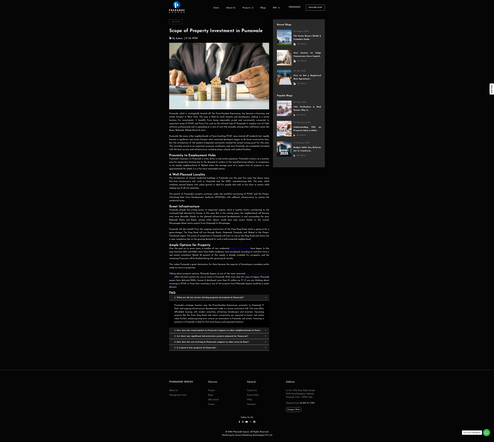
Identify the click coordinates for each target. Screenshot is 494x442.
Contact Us (252, 390)
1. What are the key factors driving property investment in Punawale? (209, 297)
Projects (211, 390)
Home (216, 8)
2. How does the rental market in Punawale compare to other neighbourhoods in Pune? (217, 330)
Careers (211, 404)
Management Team (177, 395)
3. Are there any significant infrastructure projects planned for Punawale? (211, 336)
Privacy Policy (253, 395)
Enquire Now (293, 410)
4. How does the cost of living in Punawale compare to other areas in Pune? (211, 342)
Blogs (263, 8)
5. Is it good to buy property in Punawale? (195, 348)
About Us (230, 8)
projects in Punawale (240, 248)
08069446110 (295, 7)
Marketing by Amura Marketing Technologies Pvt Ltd (247, 435)
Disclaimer (251, 404)
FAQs (249, 400)
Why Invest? (213, 400)
